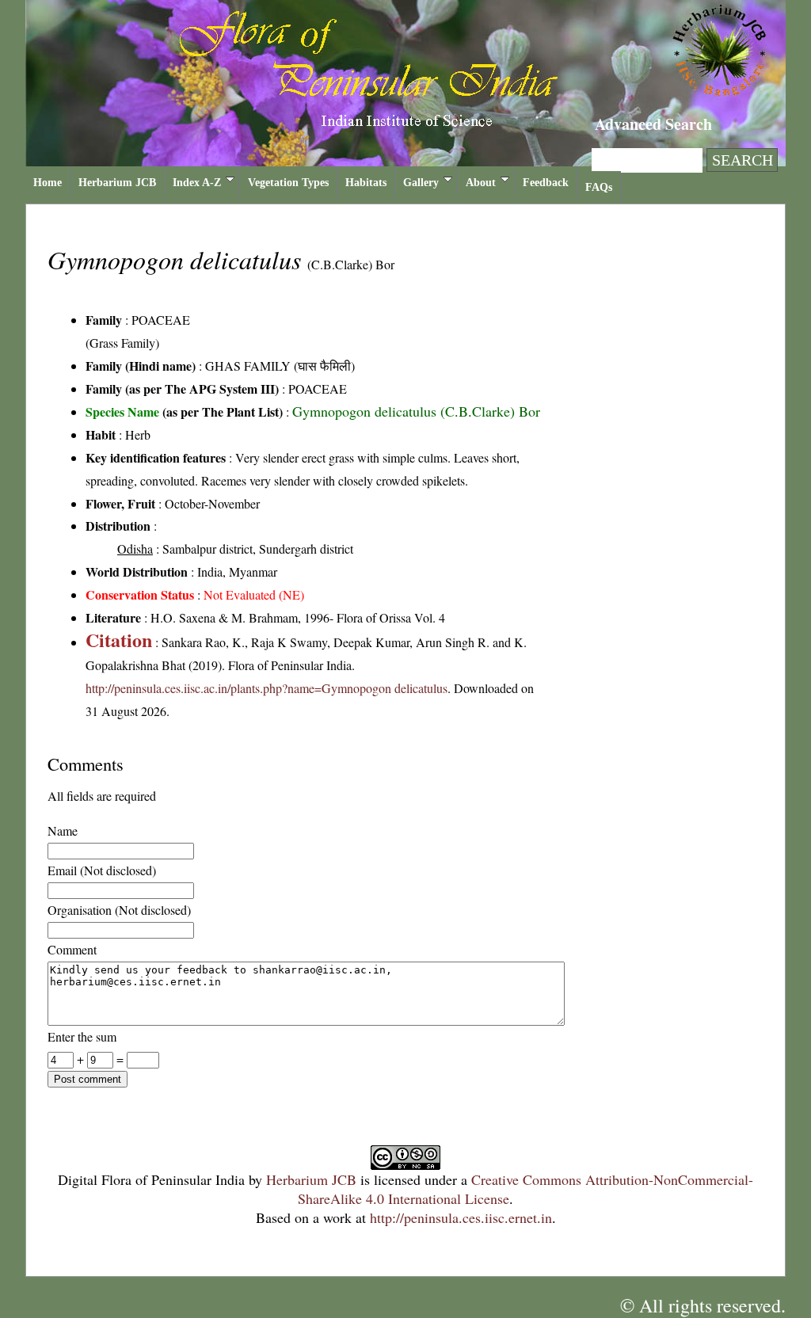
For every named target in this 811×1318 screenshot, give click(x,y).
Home (47, 183)
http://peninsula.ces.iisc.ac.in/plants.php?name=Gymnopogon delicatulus (266, 688)
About (481, 183)
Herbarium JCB (117, 183)
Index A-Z (197, 183)
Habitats (365, 183)
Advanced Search (653, 123)
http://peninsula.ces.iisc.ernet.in (461, 1217)
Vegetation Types (288, 183)
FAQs (598, 187)
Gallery (421, 183)
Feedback (546, 183)
